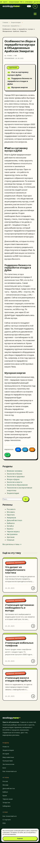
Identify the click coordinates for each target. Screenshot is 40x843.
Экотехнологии (8, 764)
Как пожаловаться (10, 771)
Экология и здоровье (16, 476)
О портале (7, 819)
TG (25, 449)
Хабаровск (7, 806)
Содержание (13, 67)
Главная (5, 22)
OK (32, 449)
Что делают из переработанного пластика (15, 570)
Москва (5, 785)
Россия (5, 781)
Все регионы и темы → (12, 544)
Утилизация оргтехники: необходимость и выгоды (19, 608)
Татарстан (6, 802)
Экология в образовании (17, 485)
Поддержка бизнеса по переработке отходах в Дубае (19, 81)
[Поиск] (35, 6)
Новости (6, 746)
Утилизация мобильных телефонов (19, 644)
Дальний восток (9, 788)
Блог (4, 768)
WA (7, 455)
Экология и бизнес (14, 474)
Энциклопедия (16, 22)
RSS (4, 823)
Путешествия (8, 761)
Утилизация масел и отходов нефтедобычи (18, 679)
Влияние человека (14, 471)
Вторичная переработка (11, 26)
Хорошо (20, 838)
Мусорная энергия (19, 87)
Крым (5, 795)
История (6, 754)
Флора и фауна (13, 479)
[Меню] (35, 14)
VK (18, 449)
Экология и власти (14, 482)
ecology (11, 6)
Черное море (8, 799)
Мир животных (8, 757)
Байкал (5, 792)
